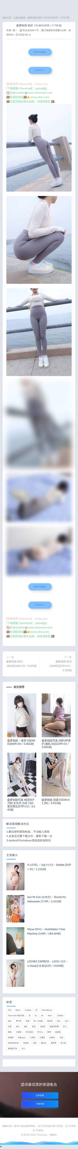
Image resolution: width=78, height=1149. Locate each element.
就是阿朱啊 (54, 1026)
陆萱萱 (53, 1043)
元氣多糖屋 (19, 18)
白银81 (52, 1037)
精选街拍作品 (13, 1043)
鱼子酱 (63, 1043)
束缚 (49, 1032)
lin (36, 1016)
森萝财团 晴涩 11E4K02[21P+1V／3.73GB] (60, 666)
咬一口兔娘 (38, 1021)
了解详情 (40, 1104)
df (36, 1010)
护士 (65, 1026)
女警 (10, 1026)
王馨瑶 (42, 1037)
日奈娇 (18, 1032)
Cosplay (28, 1010)
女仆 (67, 1021)
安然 (34, 1026)
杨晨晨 (58, 1032)
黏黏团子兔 (12, 1048)
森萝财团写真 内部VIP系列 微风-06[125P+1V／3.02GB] (56, 744)
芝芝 (35, 1043)
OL (42, 1016)
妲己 (18, 1026)
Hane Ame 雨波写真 (16, 1016)
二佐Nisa (59, 1016)
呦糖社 (53, 1135)
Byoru (18, 1010)
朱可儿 (40, 1032)
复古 (59, 1021)
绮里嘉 (26, 1043)
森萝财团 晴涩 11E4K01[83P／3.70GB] (39, 25)
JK (30, 1016)
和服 (27, 1021)
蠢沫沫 (43, 1043)
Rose (50, 1016)
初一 (15, 30)
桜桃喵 (10, 1037)
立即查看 (40, 1095)
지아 (23, 1048)
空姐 (61, 1037)
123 (9, 1010)
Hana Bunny (47, 1010)
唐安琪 (50, 1021)
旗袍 (10, 1032)
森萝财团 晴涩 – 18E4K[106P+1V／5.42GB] (21, 663)
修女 (10, 1021)
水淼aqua (21, 1037)
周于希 (18, 1021)
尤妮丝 (42, 1026)
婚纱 (26, 1026)
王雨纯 (32, 1037)
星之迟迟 (29, 1032)
